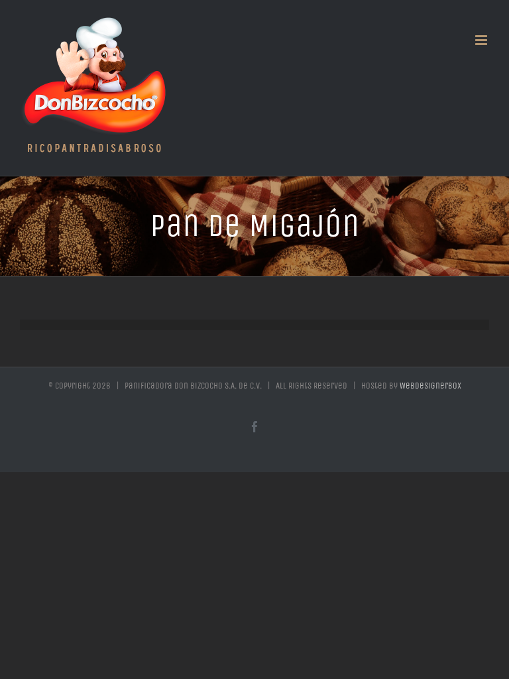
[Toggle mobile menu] (482, 40)
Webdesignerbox (430, 386)
